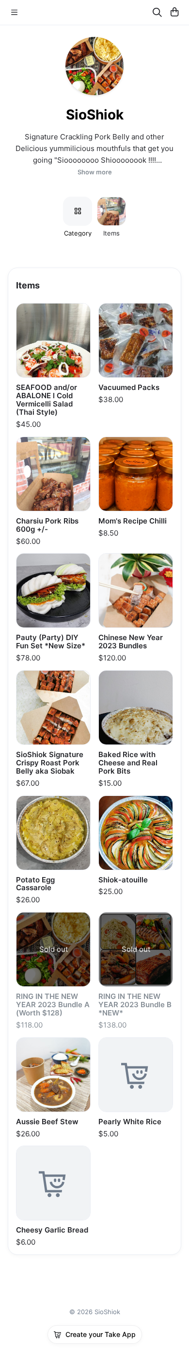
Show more (95, 172)
